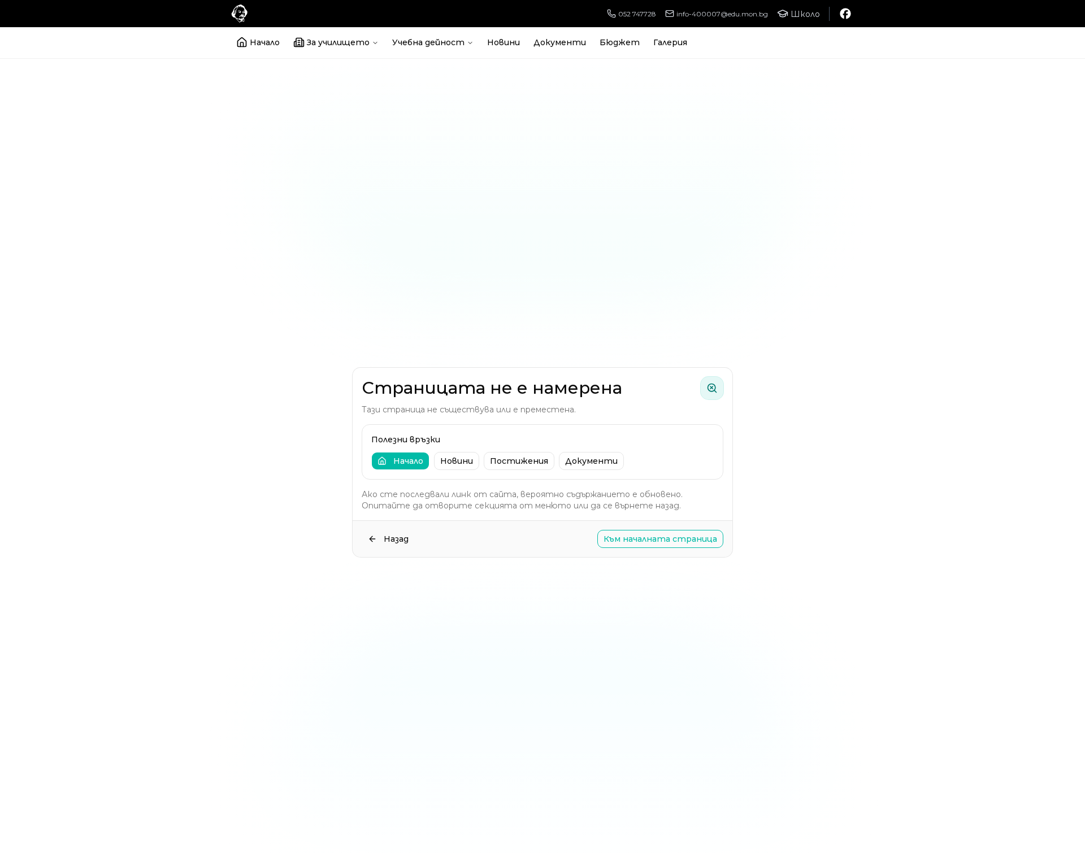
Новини (503, 42)
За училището (338, 42)
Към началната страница (660, 539)
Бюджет (620, 42)
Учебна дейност (428, 42)
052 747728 (637, 14)
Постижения (519, 461)
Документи (559, 42)
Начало (265, 42)
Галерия (670, 42)
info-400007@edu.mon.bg (722, 14)
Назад (396, 539)
